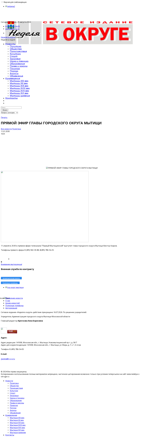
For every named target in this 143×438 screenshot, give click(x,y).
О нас (7, 300)
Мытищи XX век (19, 83)
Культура (15, 54)
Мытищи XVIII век (20, 88)
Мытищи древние (20, 96)
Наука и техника (19, 61)
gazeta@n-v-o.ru (12, 29)
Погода (14, 71)
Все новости (6, 129)
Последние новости (14, 298)
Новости (10, 44)
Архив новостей (12, 303)
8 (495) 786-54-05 (12, 26)
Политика (15, 46)
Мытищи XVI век (19, 93)
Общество (16, 49)
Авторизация (11, 308)
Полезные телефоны (14, 305)
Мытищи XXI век (19, 81)
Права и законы (18, 66)
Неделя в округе (8, 37)
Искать (4, 110)
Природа (15, 69)
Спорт (13, 56)
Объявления (16, 76)
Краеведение (12, 78)
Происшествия (18, 51)
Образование (17, 64)
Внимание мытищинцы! (11, 264)
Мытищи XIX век (19, 86)
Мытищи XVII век (19, 91)
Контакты (11, 98)
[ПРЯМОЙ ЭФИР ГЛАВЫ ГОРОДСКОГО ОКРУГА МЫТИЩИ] (23, 152)
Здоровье (15, 59)
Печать (4, 117)
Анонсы (14, 73)
